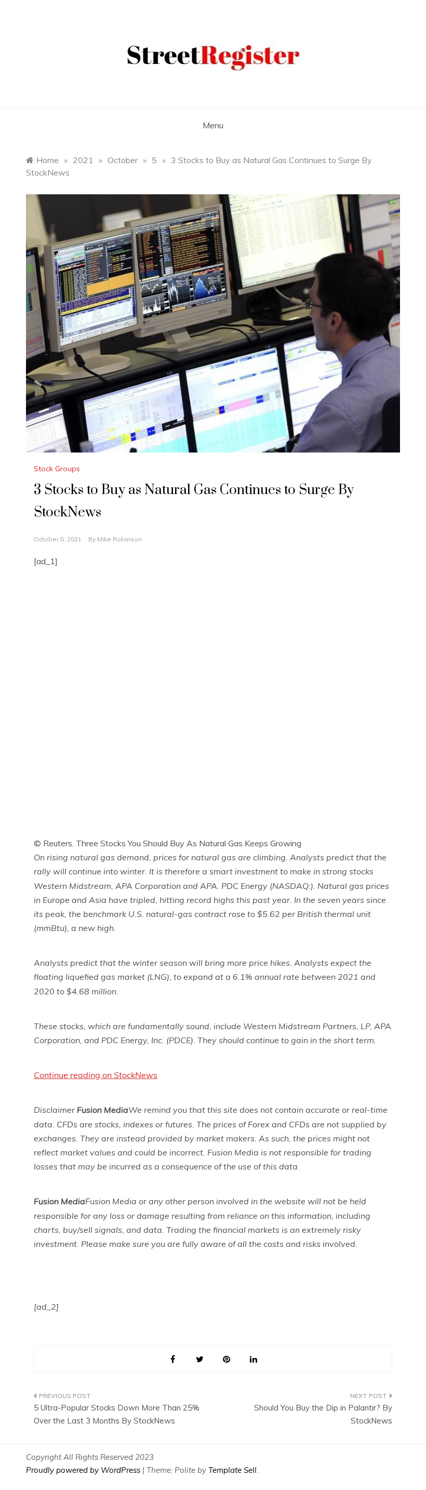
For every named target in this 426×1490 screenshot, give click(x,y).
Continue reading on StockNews (95, 1075)
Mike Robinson (119, 539)
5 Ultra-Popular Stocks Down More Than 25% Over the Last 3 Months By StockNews (116, 1414)
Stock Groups (57, 468)
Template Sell (232, 1470)
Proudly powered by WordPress (84, 1470)
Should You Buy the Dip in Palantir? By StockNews (323, 1414)
